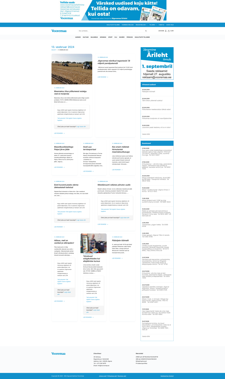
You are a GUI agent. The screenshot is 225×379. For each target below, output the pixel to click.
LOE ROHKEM (58, 133)
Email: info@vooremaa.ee (101, 365)
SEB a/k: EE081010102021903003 (146, 359)
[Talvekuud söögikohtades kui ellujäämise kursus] (94, 243)
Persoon (130, 37)
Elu (116, 37)
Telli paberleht (61, 118)
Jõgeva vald (102, 376)
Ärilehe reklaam (141, 24)
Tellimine (152, 24)
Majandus (94, 37)
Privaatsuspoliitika (141, 363)
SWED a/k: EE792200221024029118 (147, 357)
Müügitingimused (141, 361)
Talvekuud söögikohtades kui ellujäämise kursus (91, 258)
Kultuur (86, 37)
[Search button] (146, 30)
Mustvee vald (122, 376)
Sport (110, 37)
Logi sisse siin (81, 126)
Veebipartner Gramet (167, 376)
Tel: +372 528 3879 (100, 363)
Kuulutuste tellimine (113, 24)
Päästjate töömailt (120, 240)
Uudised (78, 37)
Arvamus (103, 37)
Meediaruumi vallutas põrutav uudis (114, 185)
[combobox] (110, 31)
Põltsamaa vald (112, 376)
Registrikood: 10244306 (101, 359)
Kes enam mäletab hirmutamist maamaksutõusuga (121, 149)
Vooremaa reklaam (128, 24)
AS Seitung (97, 357)
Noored (121, 37)
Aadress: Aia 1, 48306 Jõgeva (103, 361)
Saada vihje (170, 24)
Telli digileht (69, 118)
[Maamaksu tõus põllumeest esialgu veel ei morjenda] (72, 69)
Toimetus (161, 24)
